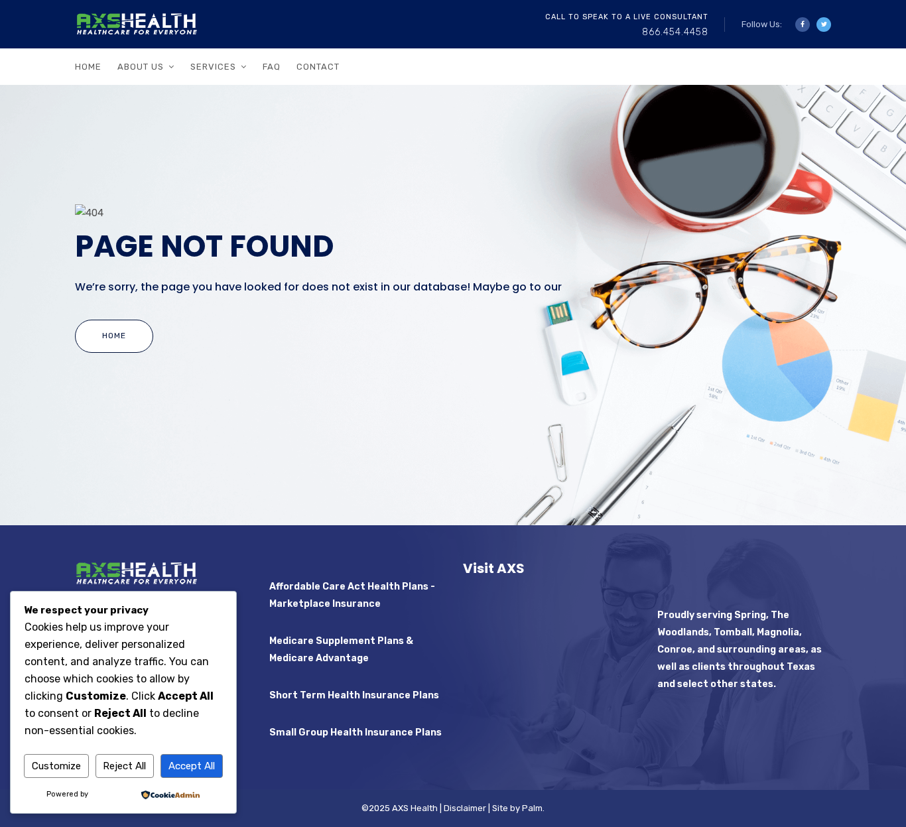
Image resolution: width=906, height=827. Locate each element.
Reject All (124, 766)
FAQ (272, 67)
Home (88, 67)
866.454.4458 (675, 32)
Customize (56, 766)
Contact (318, 67)
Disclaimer (465, 808)
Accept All (191, 766)
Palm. (533, 808)
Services (213, 67)
